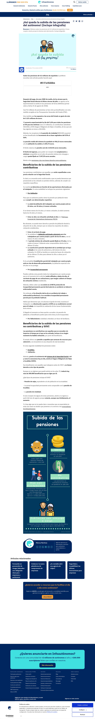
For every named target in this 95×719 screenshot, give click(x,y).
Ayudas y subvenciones (46, 683)
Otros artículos (87, 14)
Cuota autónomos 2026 (15, 682)
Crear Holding (66, 6)
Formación (58, 683)
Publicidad (73, 678)
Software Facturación (46, 685)
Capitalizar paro (77, 6)
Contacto (73, 676)
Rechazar (82, 714)
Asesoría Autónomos (19, 6)
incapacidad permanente (39, 270)
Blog (47, 14)
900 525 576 (22, 2)
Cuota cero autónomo (15, 685)
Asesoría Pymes (32, 6)
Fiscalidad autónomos (15, 687)
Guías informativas (60, 676)
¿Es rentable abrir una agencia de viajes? (56, 566)
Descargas (58, 681)
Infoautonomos (26, 19)
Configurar (82, 709)
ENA (72, 681)
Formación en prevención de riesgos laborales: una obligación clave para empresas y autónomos (18, 570)
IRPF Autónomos (14, 689)
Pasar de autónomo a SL (31, 681)
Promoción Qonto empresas (47, 690)
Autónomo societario (30, 676)
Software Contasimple (46, 688)
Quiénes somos (74, 674)
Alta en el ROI (13, 692)
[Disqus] (47, 621)
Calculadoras (59, 678)
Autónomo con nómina (31, 685)
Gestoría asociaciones (46, 674)
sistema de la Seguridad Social (57, 356)
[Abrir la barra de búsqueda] (74, 2)
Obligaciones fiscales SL (31, 678)
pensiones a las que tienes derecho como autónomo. (48, 160)
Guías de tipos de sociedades (32, 688)
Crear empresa (55, 6)
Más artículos (6, 14)
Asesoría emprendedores (46, 681)
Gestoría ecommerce (45, 676)
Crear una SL (28, 674)
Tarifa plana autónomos (15, 674)
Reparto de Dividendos (31, 683)
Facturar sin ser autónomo (16, 680)
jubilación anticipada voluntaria (49, 234)
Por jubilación (32, 193)
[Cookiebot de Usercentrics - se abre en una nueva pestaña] (9, 716)
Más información (47, 665)
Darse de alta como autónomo (14, 677)
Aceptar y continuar (82, 705)
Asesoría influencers (45, 678)
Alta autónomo (44, 6)
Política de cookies (52, 712)
